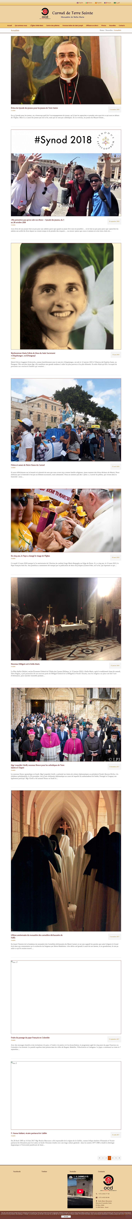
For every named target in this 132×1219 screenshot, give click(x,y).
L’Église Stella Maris (36, 25)
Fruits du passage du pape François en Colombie (30, 1038)
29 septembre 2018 (114, 221)
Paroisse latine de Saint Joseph (73, 25)
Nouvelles (112, 25)
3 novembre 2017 (114, 936)
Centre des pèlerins (52, 25)
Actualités (13, 110)
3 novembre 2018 (114, 109)
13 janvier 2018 (115, 665)
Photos (103, 25)
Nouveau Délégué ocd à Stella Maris (25, 664)
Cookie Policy (127, 1214)
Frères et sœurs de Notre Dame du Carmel (28, 465)
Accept (66, 1216)
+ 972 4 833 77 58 (103, 1194)
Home (102, 30)
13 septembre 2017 (114, 1039)
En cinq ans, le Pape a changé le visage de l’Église (30, 556)
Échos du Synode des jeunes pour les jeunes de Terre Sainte (34, 108)
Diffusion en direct (92, 25)
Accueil (9, 25)
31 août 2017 (115, 1135)
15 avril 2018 (115, 466)
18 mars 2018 (115, 557)
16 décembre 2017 (114, 766)
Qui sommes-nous (21, 25)
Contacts (122, 25)
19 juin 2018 (115, 354)
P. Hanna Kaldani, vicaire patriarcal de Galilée (29, 1133)
